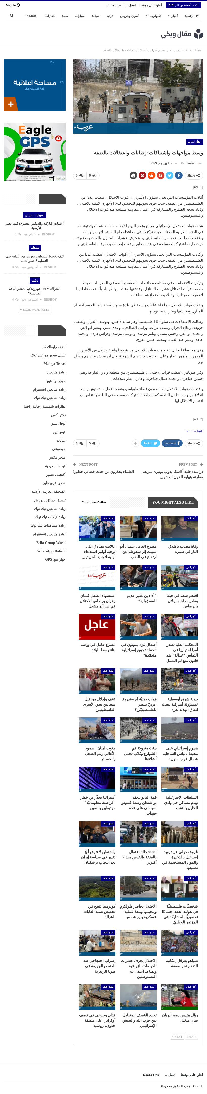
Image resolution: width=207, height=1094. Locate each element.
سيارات (80, 16)
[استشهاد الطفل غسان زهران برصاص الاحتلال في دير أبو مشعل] (97, 577)
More (33, 16)
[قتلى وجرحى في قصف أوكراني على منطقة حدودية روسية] (97, 997)
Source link (194, 431)
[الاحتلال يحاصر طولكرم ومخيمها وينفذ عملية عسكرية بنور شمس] (138, 888)
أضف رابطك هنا (54, 347)
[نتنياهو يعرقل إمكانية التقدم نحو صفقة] (179, 943)
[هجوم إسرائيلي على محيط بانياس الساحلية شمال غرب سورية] (179, 730)
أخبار (175, 16)
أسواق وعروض (129, 16)
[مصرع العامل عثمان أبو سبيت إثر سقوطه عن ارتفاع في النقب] (138, 528)
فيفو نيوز (59, 432)
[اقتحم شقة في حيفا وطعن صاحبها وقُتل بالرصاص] (179, 577)
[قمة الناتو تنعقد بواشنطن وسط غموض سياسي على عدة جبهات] (138, 779)
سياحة (95, 16)
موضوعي (59, 449)
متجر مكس (57, 457)
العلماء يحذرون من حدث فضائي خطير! (103, 472)
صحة (65, 16)
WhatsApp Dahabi (51, 551)
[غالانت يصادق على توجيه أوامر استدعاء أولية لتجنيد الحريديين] (97, 528)
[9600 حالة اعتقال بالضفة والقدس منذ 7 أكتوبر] (138, 834)
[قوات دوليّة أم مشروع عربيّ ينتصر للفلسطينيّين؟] (138, 681)
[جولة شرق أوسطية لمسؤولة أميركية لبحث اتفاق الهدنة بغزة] (179, 681)
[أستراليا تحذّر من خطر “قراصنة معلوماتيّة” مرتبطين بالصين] (97, 779)
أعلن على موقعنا (151, 5)
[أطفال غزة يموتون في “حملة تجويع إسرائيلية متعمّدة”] (138, 627)
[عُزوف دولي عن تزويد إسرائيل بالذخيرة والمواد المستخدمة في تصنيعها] (179, 834)
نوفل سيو (58, 423)
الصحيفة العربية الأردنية (48, 491)
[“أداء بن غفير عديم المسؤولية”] (138, 577)
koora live (113, 5)
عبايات (61, 440)
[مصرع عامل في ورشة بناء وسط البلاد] (97, 627)
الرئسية (189, 16)
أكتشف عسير (56, 475)
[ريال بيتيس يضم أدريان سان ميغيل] (179, 997)
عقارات (50, 16)
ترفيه (110, 16)
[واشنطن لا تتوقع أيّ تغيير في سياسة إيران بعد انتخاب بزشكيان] (97, 834)
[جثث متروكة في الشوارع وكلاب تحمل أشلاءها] (138, 730)
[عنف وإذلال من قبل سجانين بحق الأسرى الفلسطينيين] (97, 681)
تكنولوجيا (155, 16)
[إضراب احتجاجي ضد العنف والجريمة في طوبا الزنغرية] (97, 943)
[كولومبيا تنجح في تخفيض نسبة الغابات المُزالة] (97, 888)
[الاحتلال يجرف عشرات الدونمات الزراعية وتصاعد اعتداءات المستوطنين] (138, 943)
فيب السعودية (55, 466)
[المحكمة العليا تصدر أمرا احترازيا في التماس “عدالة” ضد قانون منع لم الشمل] (179, 627)
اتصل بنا (130, 5)
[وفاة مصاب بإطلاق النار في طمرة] (179, 528)
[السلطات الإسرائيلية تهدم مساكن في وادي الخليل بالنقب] (179, 779)
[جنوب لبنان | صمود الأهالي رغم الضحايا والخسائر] (97, 730)
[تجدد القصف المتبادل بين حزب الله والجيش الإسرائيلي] (138, 997)
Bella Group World (51, 543)
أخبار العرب (194, 141)
